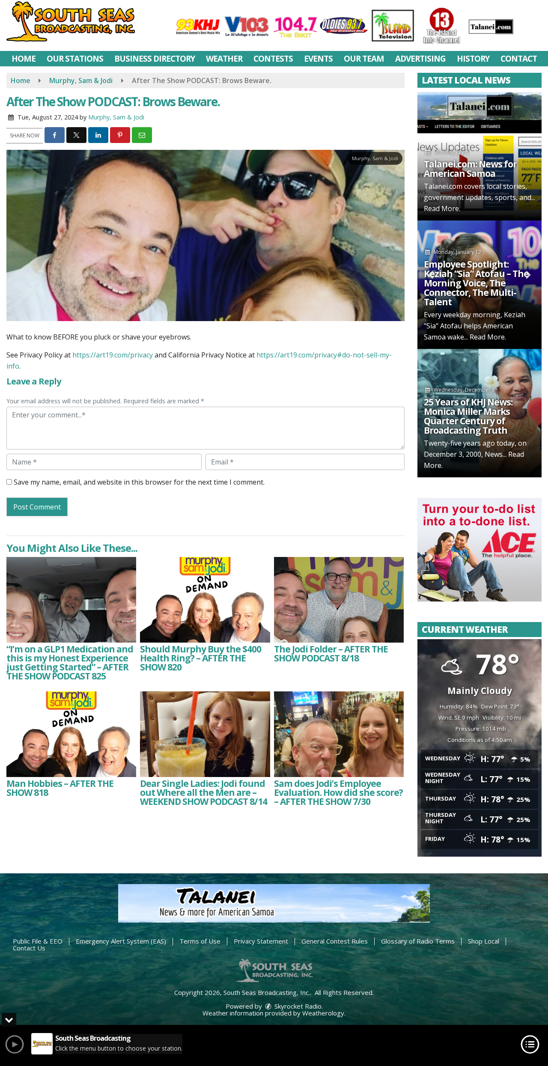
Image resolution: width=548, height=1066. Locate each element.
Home (24, 58)
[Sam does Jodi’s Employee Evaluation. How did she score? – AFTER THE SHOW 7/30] (339, 734)
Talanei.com (443, 186)
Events (318, 58)
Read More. (442, 208)
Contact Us (29, 948)
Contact (518, 58)
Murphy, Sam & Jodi (116, 117)
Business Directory (154, 58)
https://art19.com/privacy (112, 355)
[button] (55, 135)
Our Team (364, 58)
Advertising (420, 58)
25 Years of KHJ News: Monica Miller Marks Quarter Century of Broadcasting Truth (468, 416)
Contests (273, 58)
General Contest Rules (334, 941)
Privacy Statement (261, 941)
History (473, 58)
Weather (224, 58)
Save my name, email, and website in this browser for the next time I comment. (139, 482)
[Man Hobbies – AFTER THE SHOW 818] (71, 734)
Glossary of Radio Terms (418, 941)
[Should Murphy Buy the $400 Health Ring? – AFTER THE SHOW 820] (205, 600)
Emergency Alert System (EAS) (121, 941)
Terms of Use (199, 941)
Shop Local (483, 941)
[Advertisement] (479, 549)
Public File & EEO (38, 941)
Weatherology (323, 1013)
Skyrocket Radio (297, 1006)
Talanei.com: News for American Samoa (470, 168)
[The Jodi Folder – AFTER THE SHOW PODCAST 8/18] (339, 600)
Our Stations (75, 58)
